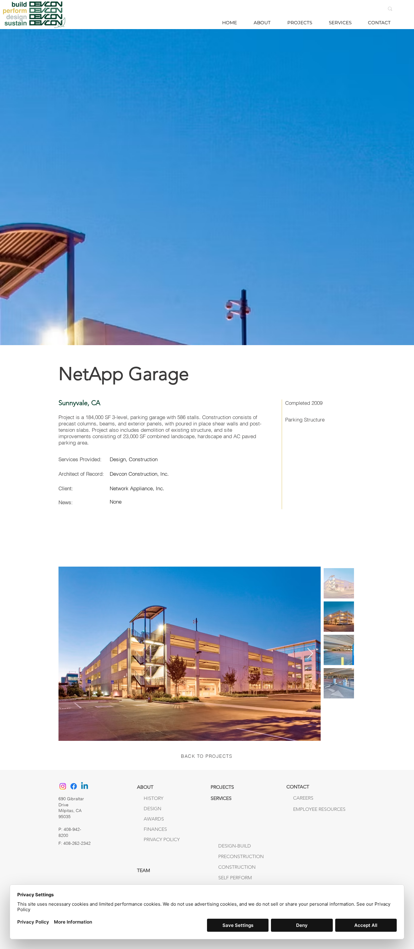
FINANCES (155, 829)
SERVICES (221, 798)
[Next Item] (310, 654)
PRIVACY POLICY (162, 839)
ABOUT (145, 787)
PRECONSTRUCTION (241, 856)
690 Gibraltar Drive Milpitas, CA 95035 (71, 807)
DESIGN (152, 808)
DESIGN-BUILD (234, 846)
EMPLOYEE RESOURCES (305, 809)
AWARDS (154, 819)
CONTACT (297, 786)
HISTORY (153, 798)
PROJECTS (222, 787)
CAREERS (303, 798)
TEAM (143, 870)
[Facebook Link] (73, 786)
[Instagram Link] (62, 786)
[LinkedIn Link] (84, 786)
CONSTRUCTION (236, 867)
